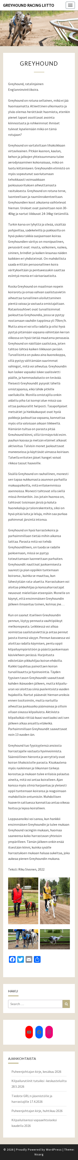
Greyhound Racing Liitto (28, 5)
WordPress (54, 1149)
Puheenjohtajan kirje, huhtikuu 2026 (37, 1111)
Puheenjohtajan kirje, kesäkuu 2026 (36, 1071)
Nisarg (39, 1154)
